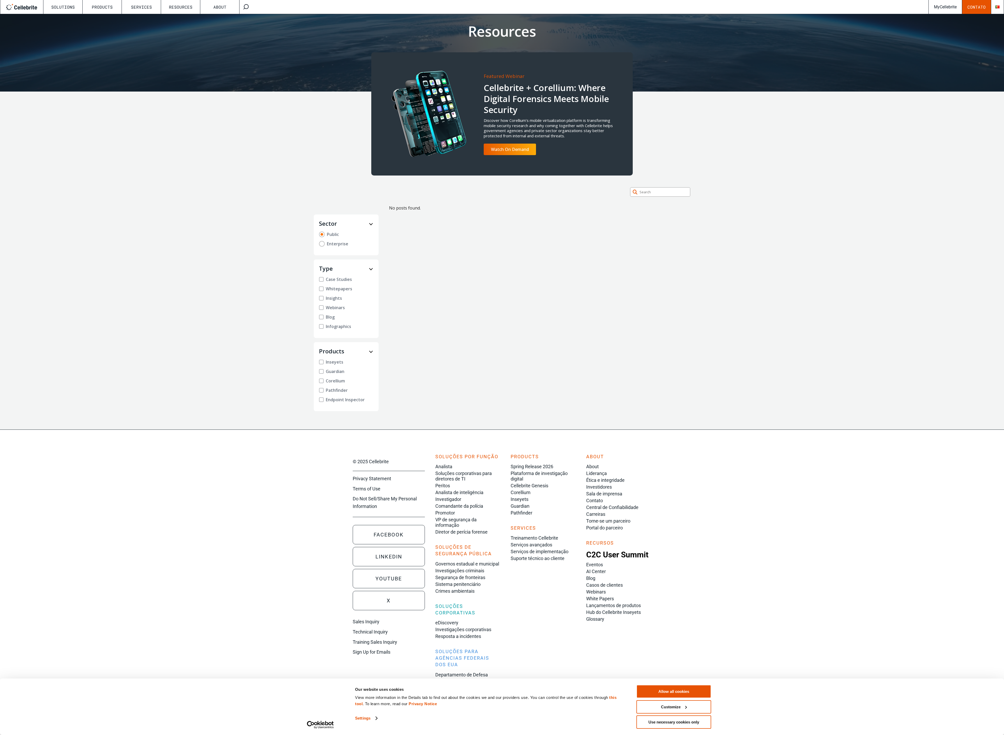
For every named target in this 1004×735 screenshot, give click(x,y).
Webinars (596, 592)
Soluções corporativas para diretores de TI (463, 476)
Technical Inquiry (370, 632)
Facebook (389, 535)
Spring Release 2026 (532, 466)
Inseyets (519, 499)
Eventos (594, 564)
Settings (362, 718)
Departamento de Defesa (461, 674)
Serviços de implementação (539, 551)
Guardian (520, 506)
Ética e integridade (605, 480)
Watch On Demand (510, 149)
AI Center (596, 571)
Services (141, 7)
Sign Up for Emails (371, 652)
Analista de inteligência (459, 492)
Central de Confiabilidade (612, 507)
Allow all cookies (673, 691)
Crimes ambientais (455, 591)
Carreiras (595, 514)
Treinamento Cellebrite (534, 538)
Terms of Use (366, 488)
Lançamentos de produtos (613, 605)
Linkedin (388, 556)
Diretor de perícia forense (461, 532)
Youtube (388, 578)
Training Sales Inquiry (375, 642)
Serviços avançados (531, 544)
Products (102, 7)
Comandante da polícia (459, 506)
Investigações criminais (459, 570)
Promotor (445, 513)
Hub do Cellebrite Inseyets (613, 612)
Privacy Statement (372, 478)
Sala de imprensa (604, 493)
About (219, 7)
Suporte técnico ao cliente (537, 558)
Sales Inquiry (366, 621)
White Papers (600, 598)
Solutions (63, 7)
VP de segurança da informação (456, 522)
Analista (443, 466)
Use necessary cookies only (673, 722)
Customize (671, 707)
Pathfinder (521, 513)
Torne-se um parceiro (608, 521)
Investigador (448, 499)
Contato (976, 7)
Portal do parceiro (604, 527)
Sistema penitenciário (458, 584)
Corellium (520, 492)
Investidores (599, 487)
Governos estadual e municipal (467, 564)
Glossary (595, 619)
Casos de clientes (604, 585)
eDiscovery (446, 622)
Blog (590, 578)
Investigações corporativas (463, 629)
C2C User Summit (617, 554)
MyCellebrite (945, 6)
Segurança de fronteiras (460, 577)
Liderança (596, 473)
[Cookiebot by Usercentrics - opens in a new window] (320, 725)
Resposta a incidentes (458, 636)
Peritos (442, 485)
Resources (180, 7)
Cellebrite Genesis (529, 485)
